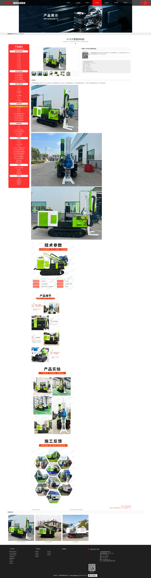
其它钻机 (19, 175)
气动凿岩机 (19, 180)
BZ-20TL (19, 111)
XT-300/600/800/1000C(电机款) (19, 81)
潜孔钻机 (19, 169)
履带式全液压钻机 (19, 51)
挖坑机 (18, 178)
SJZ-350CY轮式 (19, 144)
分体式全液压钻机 (19, 71)
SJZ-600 (18, 146)
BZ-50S (18, 88)
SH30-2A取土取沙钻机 (19, 120)
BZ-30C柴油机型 (18, 133)
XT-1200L (19, 62)
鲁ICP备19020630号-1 (83, 575)
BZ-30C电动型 (19, 135)
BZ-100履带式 (19, 95)
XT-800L (19, 59)
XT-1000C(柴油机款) (19, 79)
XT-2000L (19, 68)
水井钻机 (19, 138)
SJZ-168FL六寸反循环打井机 (19, 147)
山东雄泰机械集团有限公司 (63, 575)
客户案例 (116, 2)
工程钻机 (19, 164)
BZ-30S (18, 128)
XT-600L (19, 57)
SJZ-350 (18, 142)
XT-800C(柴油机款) (19, 77)
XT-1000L (19, 61)
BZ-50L (18, 86)
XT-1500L (19, 64)
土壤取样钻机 (19, 103)
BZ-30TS (19, 108)
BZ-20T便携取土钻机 (19, 115)
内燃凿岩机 (19, 182)
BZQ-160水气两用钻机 (19, 154)
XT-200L (19, 54)
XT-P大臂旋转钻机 (19, 106)
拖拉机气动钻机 (19, 162)
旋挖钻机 (19, 171)
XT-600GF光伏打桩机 (18, 167)
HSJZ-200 (19, 140)
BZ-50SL (19, 90)
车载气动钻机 (19, 160)
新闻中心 (87, 2)
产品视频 (106, 2)
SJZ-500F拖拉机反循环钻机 (19, 153)
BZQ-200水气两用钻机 (19, 156)
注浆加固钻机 (19, 173)
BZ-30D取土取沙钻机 (18, 118)
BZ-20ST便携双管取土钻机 (18, 113)
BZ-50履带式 (19, 91)
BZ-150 (18, 97)
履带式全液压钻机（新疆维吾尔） (77, 509)
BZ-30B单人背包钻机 (19, 129)
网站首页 (68, 2)
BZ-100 (18, 93)
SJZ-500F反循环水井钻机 (19, 149)
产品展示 (97, 2)
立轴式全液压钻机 (19, 83)
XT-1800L (19, 66)
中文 (145, 1)
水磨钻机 (19, 183)
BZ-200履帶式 (19, 100)
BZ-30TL (19, 110)
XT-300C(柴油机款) (19, 73)
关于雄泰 (78, 2)
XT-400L (19, 55)
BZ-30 (19, 126)
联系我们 (125, 2)
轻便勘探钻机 (19, 123)
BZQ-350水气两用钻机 (19, 158)
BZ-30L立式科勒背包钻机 (19, 131)
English (145, 3)
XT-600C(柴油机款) (19, 75)
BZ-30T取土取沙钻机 (19, 117)
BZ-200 (18, 99)
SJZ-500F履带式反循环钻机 (19, 151)
